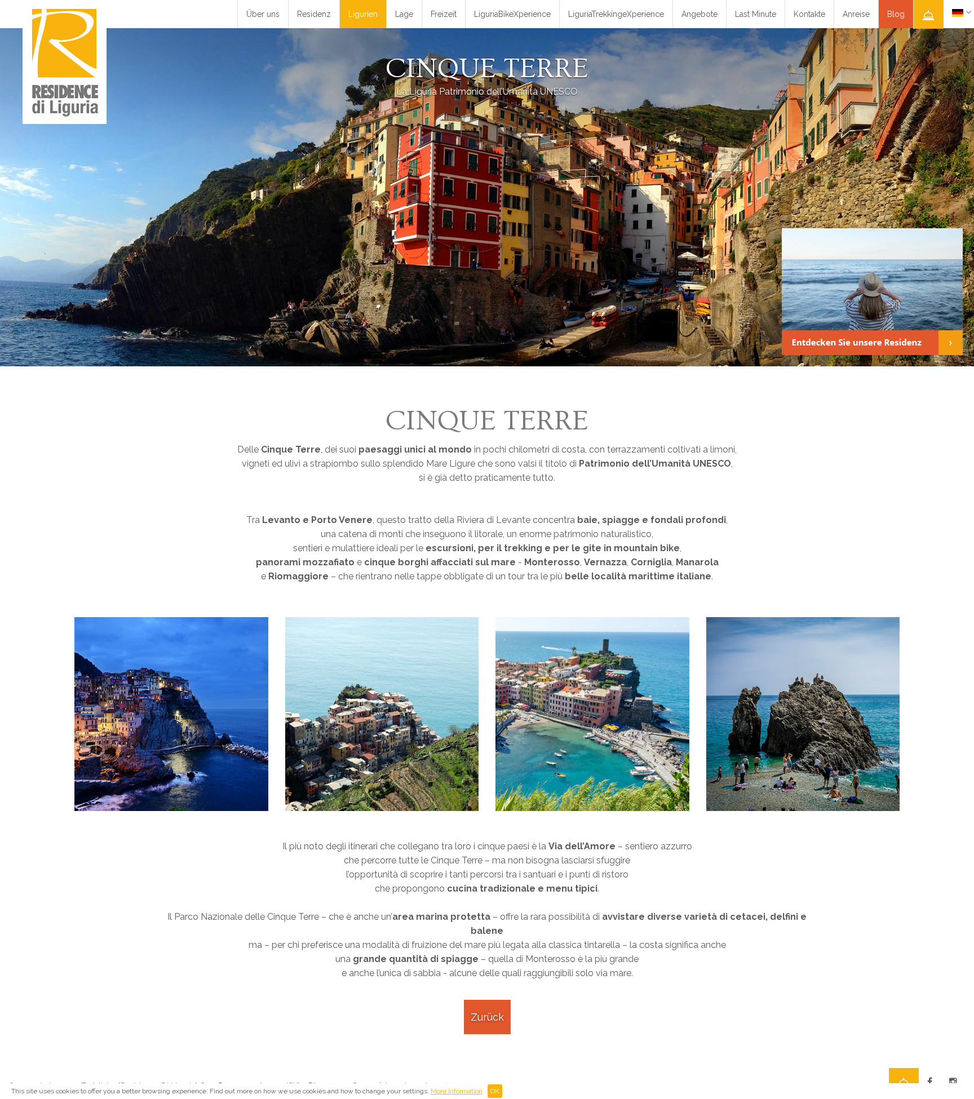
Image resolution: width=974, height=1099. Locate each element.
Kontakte (809, 14)
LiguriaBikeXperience (512, 14)
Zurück (487, 1017)
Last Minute (755, 14)
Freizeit (444, 14)
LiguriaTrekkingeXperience (616, 14)
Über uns (263, 14)
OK (494, 1091)
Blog (896, 14)
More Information (456, 1091)
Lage (404, 14)
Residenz (314, 14)
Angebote (699, 14)
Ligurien (363, 14)
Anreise (856, 14)
